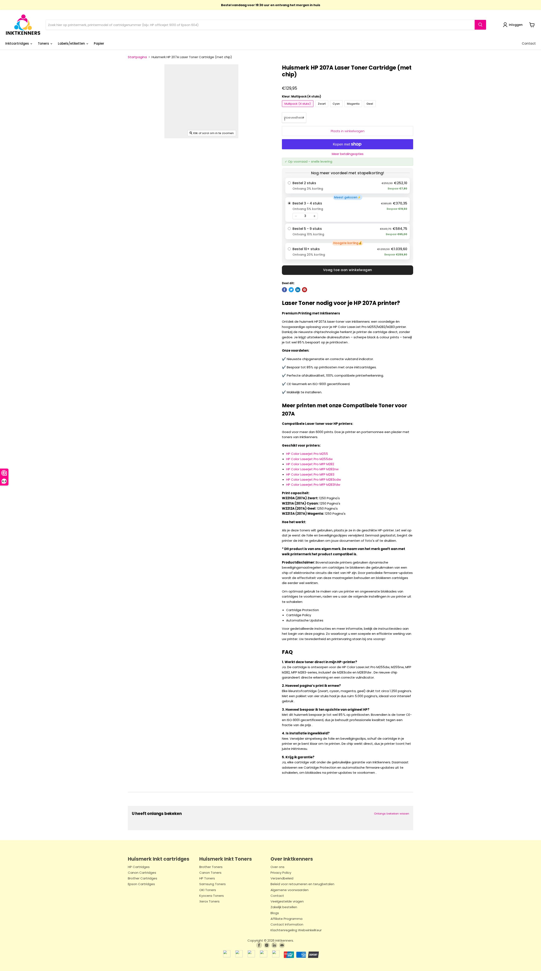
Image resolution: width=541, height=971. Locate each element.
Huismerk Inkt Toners (225, 859)
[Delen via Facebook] (284, 289)
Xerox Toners (209, 902)
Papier (99, 43)
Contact (529, 43)
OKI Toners (207, 890)
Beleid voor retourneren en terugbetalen (302, 884)
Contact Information (286, 925)
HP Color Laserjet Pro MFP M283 (310, 474)
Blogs (274, 913)
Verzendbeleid (281, 878)
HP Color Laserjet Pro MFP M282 (310, 464)
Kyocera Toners (211, 896)
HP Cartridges (139, 867)
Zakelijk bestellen (283, 907)
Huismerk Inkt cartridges (158, 859)
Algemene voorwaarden (289, 890)
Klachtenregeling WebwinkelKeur (296, 930)
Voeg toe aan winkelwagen (347, 269)
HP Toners (207, 878)
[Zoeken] (480, 25)
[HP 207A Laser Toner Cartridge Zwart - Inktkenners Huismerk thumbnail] (156, 150)
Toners (44, 43)
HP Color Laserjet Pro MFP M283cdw (313, 479)
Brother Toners (211, 867)
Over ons (277, 867)
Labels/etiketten (72, 43)
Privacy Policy (280, 873)
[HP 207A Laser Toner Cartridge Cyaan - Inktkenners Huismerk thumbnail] (179, 150)
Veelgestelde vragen (287, 902)
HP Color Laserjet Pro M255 (307, 453)
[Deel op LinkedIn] (297, 289)
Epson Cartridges (141, 884)
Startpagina (137, 57)
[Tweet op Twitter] (291, 289)
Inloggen (516, 25)
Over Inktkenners (291, 859)
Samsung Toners (212, 884)
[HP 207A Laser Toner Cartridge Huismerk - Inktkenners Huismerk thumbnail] (135, 150)
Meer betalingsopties (347, 154)
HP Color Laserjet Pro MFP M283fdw (313, 484)
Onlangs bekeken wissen (391, 813)
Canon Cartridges (142, 873)
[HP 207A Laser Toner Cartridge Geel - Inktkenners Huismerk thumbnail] (229, 150)
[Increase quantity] (314, 216)
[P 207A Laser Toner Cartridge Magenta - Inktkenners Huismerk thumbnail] (204, 150)
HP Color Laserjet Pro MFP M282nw (312, 469)
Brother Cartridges (142, 878)
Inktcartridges (17, 43)
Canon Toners (210, 873)
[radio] (347, 185)
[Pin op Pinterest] (304, 289)
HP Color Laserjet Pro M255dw (309, 459)
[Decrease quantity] (296, 216)
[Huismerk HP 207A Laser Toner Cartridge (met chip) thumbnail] (254, 150)
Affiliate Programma (286, 919)
